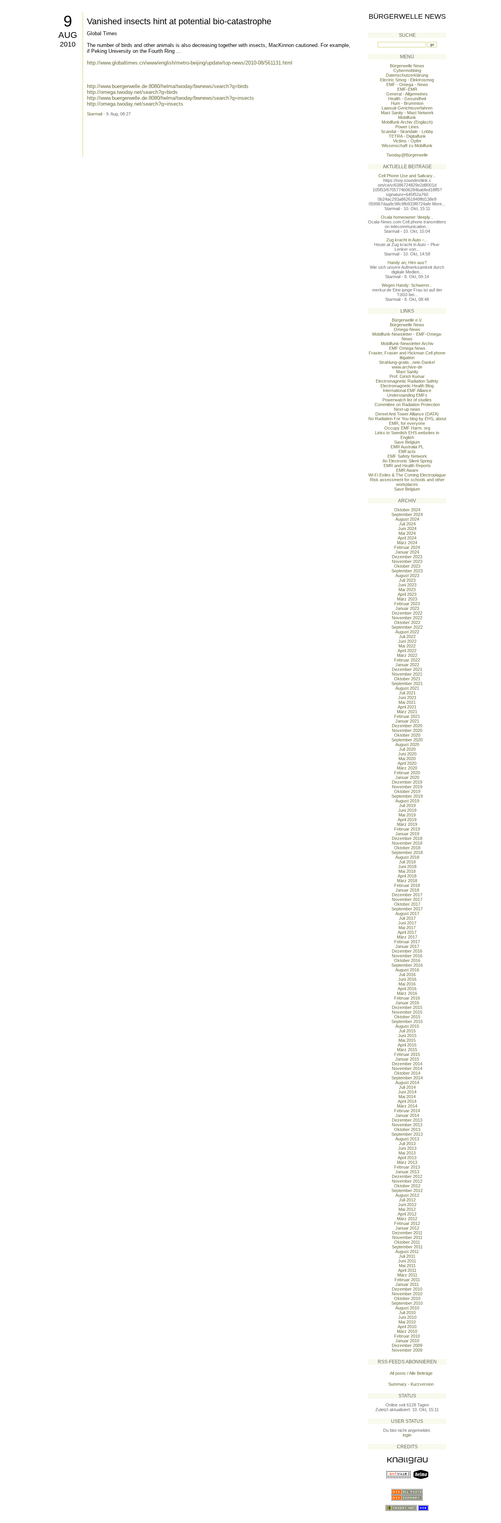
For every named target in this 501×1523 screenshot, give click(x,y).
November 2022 (407, 617)
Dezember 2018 (407, 838)
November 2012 (407, 1181)
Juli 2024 (407, 523)
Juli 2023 (407, 580)
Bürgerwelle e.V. (407, 320)
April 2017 (407, 932)
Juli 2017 (407, 918)
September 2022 (407, 627)
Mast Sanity (407, 371)
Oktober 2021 (407, 678)
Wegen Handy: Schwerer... (407, 285)
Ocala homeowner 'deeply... (407, 217)
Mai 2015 (407, 1040)
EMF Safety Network (407, 456)
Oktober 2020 (407, 735)
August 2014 (407, 1082)
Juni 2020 (407, 754)
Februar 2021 (407, 716)
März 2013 (407, 1162)
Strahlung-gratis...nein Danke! (407, 362)
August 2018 (407, 857)
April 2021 (407, 707)
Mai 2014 (407, 1096)
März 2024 (407, 542)
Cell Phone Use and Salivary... (407, 175)
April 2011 (407, 1270)
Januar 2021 (407, 721)
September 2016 (407, 965)
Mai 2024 (407, 533)
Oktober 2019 (407, 791)
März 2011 (407, 1275)
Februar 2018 (407, 885)
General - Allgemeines (407, 94)
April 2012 (407, 1214)
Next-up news (407, 409)
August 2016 (407, 969)
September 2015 (407, 1021)
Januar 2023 (407, 608)
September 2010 (407, 1303)
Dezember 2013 (407, 1120)
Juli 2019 (407, 805)
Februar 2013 (407, 1167)
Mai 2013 (407, 1153)
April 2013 (407, 1157)
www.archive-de (407, 367)
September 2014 (407, 1077)
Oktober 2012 (407, 1185)
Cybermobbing (407, 70)
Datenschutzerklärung (407, 75)
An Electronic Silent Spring (407, 461)
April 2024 (407, 538)
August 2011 (407, 1251)
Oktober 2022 (407, 622)
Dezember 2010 (407, 1289)
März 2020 (407, 768)
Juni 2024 (407, 528)
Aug (67, 35)
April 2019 (407, 819)
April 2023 (407, 594)
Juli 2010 (407, 1312)
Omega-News (407, 329)
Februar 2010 (407, 1336)
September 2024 (407, 514)
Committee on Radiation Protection (407, 404)
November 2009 (407, 1350)
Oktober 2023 (407, 566)
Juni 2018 (407, 866)
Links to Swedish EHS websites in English (407, 435)
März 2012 (407, 1218)
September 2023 (407, 570)
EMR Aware (407, 470)
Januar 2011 (407, 1284)
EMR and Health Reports (407, 465)
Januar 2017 (407, 946)
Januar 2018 (407, 890)
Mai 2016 (407, 984)
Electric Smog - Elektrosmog (407, 79)
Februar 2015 (407, 1054)
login (407, 1435)
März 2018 (407, 880)
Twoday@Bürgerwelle (407, 155)
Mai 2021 (407, 702)
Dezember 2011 (407, 1232)
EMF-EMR (407, 89)
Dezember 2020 (407, 725)
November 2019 (407, 786)
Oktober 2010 (407, 1298)
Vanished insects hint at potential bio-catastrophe (179, 21)
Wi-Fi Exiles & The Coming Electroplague (407, 475)
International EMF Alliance (407, 390)
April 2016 (407, 988)
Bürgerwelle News (407, 16)
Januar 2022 (407, 664)
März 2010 (407, 1331)
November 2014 (407, 1068)
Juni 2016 (407, 979)
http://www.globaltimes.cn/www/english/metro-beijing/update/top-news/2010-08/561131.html (189, 63)
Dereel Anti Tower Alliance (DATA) (407, 414)
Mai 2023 (407, 589)
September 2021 (407, 683)
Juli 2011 (407, 1256)
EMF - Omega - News (407, 84)
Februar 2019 (407, 829)
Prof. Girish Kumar (407, 376)
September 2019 (407, 796)
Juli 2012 (407, 1200)
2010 (68, 44)
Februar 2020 (407, 772)
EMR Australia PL (407, 446)
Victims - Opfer (407, 140)
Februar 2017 (407, 941)
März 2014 (407, 1106)
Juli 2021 (407, 692)
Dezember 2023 (407, 556)
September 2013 (407, 1134)
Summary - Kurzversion (411, 1384)
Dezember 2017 (407, 894)
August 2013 (407, 1138)
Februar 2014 (407, 1110)
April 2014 (407, 1101)
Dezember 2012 (407, 1176)
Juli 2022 (407, 636)
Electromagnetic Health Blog (407, 385)
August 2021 (407, 688)
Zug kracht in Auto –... (407, 239)
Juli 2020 (407, 749)
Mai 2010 (407, 1322)
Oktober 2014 (407, 1073)
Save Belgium (407, 442)
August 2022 (407, 631)
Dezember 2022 (407, 613)
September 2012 (407, 1190)
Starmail (94, 113)
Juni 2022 (407, 641)
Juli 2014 (407, 1087)
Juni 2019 (407, 810)
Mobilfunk (407, 117)
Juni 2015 (407, 1035)
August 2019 (407, 800)
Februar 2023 (407, 603)
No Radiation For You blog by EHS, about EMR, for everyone (407, 421)
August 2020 (407, 744)
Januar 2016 (407, 1002)
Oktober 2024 (407, 509)
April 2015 (407, 1045)
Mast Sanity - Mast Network (407, 112)
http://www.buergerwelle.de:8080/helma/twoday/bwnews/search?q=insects (170, 98)
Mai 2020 (407, 758)
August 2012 (407, 1195)
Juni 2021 (407, 697)
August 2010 (407, 1307)
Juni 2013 (407, 1148)
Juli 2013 (407, 1143)
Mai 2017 (407, 927)
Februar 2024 (407, 547)
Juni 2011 (407, 1261)
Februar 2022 (407, 660)
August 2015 (407, 1026)
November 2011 (407, 1237)
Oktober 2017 (407, 904)
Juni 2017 (407, 923)
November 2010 (407, 1293)
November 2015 (407, 1012)
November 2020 (407, 730)
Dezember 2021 (407, 669)
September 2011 (407, 1246)
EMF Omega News (407, 348)
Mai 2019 (407, 815)
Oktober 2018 (407, 847)
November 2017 (407, 899)
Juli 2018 (407, 861)
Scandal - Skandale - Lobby (407, 131)
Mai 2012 (407, 1209)
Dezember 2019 (407, 782)
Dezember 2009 (407, 1345)
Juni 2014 (407, 1092)
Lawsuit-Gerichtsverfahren (407, 108)
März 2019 (407, 824)
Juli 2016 (407, 974)
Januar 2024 (407, 552)
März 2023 (407, 599)
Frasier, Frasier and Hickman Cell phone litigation (407, 355)
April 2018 (407, 876)
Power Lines (407, 126)
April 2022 (407, 650)
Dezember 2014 (407, 1063)
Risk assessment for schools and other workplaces (407, 482)
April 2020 (407, 763)
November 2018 (407, 843)
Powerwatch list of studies (407, 399)
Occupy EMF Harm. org (407, 428)
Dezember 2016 (407, 951)
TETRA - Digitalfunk (407, 136)
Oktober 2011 (407, 1242)
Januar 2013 (407, 1171)
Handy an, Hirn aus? (407, 262)
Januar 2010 (407, 1340)
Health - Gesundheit (407, 98)
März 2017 (407, 937)
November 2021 (407, 674)
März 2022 (407, 655)
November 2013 (407, 1124)
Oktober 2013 (407, 1129)
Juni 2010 (407, 1317)
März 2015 (407, 1049)
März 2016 (407, 993)
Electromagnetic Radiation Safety (407, 381)
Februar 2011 (407, 1279)
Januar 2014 (407, 1115)
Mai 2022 (407, 646)
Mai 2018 (407, 871)
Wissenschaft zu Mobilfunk (407, 145)
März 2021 (407, 711)
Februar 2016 (407, 998)
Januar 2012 (407, 1228)
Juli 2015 (407, 1031)
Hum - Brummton (407, 103)
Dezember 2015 (407, 1007)
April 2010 (407, 1326)
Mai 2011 (407, 1265)
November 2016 (407, 955)
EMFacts (407, 451)
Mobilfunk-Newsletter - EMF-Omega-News (407, 336)
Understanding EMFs (407, 395)
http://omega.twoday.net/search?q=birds (132, 92)
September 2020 (407, 739)
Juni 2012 (407, 1204)
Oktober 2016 (407, 960)
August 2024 (407, 519)
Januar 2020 (407, 777)
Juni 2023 (407, 585)
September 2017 (407, 908)
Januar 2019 (407, 833)
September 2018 (407, 852)
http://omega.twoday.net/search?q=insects (135, 104)
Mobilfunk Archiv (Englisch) (407, 122)
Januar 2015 (407, 1059)
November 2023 (407, 561)
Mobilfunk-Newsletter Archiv (407, 343)
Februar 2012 (407, 1223)
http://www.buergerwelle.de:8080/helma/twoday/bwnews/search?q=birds (168, 86)
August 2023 (407, 575)
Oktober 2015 (407, 1016)
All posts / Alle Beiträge (411, 1373)
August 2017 (407, 913)
